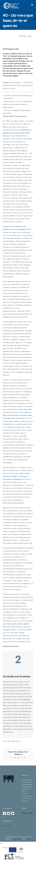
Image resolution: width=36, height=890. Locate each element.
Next (30, 36)
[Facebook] (4, 813)
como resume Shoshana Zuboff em (16, 476)
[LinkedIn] (12, 813)
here (17, 646)
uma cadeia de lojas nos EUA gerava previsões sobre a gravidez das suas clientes (17, 415)
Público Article (15, 741)
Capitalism (17, 479)
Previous (22, 36)
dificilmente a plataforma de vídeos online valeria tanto (17, 133)
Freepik (28, 838)
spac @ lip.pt (6, 825)
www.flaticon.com (17, 838)
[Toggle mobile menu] (32, 5)
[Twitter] (8, 813)
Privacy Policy (27, 813)
